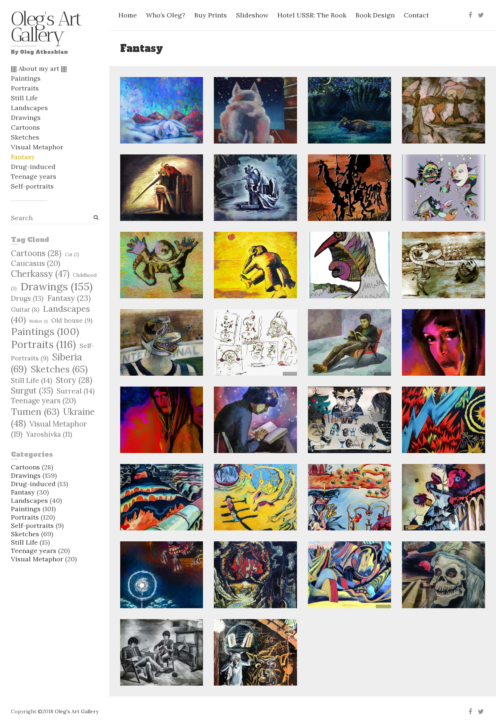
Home (127, 15)
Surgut (32, 390)
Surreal (76, 391)
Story (74, 380)
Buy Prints (210, 15)
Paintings (26, 78)
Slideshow (252, 15)
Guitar (25, 310)
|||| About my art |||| (39, 68)
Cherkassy (40, 273)
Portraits (25, 88)
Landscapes (29, 108)
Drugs (27, 298)
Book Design (375, 15)
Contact (416, 15)
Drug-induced (33, 166)
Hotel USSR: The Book (311, 15)
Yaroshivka (49, 434)
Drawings (26, 117)
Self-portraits (32, 186)
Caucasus (35, 263)
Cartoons (25, 127)
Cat (72, 254)
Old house (71, 320)
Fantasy (23, 157)
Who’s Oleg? (165, 15)
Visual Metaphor (37, 147)
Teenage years (33, 176)
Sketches (25, 137)
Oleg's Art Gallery (46, 29)
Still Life (24, 98)
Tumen (35, 411)
